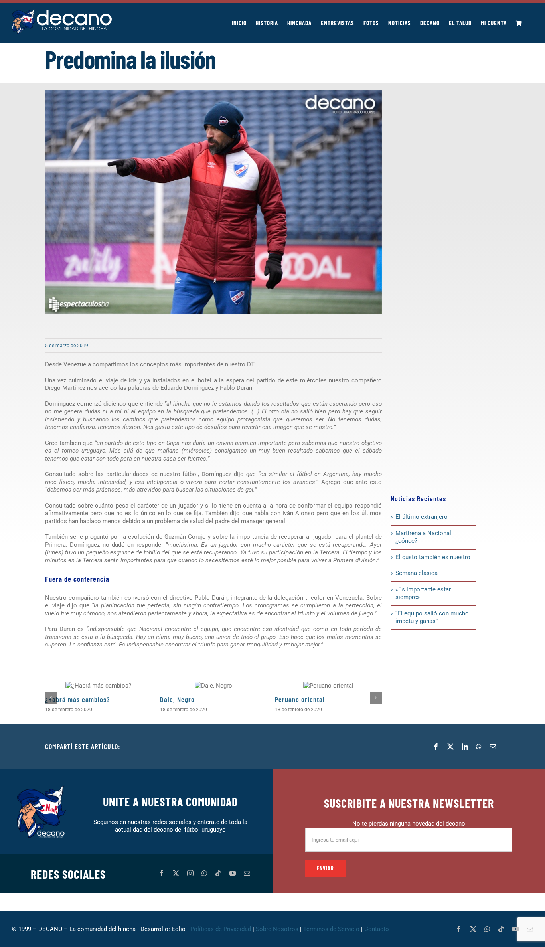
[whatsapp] (204, 873)
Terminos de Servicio (331, 929)
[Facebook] (436, 746)
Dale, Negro (177, 699)
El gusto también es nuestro (432, 557)
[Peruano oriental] (328, 685)
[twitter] (176, 873)
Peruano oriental (300, 699)
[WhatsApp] (479, 746)
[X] (450, 746)
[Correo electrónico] (493, 746)
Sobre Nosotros (277, 929)
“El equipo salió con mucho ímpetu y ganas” (432, 617)
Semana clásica (416, 573)
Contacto (377, 929)
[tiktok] (218, 873)
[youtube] (232, 873)
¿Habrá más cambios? (77, 699)
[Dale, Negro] (213, 685)
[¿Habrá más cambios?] (98, 685)
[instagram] (190, 873)
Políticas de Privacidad (220, 929)
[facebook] (161, 873)
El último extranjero (421, 516)
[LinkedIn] (465, 746)
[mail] (247, 873)
